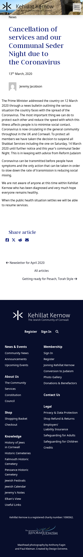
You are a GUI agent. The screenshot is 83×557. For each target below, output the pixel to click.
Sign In (46, 332)
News (12, 17)
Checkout (11, 424)
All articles (41, 271)
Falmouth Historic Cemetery (17, 461)
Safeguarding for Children (61, 441)
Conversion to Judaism (59, 371)
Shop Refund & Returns (59, 418)
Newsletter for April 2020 (27, 263)
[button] (77, 7)
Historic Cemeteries (18, 453)
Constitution (13, 395)
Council (10, 401)
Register (31, 332)
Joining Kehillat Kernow (59, 365)
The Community (15, 383)
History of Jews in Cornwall (15, 444)
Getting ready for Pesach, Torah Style (48, 279)
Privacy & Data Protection (61, 412)
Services (10, 389)
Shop (8, 413)
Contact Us (52, 395)
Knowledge (13, 436)
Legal (48, 407)
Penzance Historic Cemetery (16, 472)
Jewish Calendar (15, 486)
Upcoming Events (16, 365)
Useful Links (13, 505)
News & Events (16, 347)
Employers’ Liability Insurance (56, 427)
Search (57, 332)
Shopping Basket (16, 418)
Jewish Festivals (15, 480)
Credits (48, 447)
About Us (12, 377)
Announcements (16, 359)
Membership (53, 347)
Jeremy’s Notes (15, 492)
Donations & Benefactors (60, 383)
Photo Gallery (53, 377)
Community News (17, 353)
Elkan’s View (13, 499)
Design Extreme (58, 548)
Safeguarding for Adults (59, 435)
